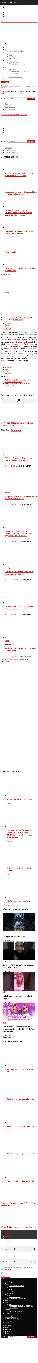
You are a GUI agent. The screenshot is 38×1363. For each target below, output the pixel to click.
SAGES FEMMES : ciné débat (20, 799)
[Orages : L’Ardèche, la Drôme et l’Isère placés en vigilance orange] (21, 184)
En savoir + (10, 803)
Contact (7, 79)
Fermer (3, 1278)
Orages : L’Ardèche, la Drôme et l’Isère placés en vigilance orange (21, 193)
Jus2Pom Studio (6, 1269)
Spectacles (8, 66)
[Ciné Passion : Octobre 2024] (21, 887)
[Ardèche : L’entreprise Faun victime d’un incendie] (21, 260)
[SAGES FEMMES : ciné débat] (21, 785)
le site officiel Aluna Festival (21, 342)
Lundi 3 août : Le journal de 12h (20, 1181)
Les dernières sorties (15, 77)
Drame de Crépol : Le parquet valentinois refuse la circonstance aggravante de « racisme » (18, 212)
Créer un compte (14, 62)
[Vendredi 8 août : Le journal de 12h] (21, 1055)
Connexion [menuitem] (4, 2)
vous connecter (13, 659)
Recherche (31, 98)
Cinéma (7, 75)
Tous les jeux (13, 69)
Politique (12, 58)
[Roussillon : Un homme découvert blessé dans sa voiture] (21, 223)
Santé (10, 55)
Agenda (7, 60)
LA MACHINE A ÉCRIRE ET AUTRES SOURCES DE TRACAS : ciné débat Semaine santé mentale (20, 833)
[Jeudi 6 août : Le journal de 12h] (21, 1085)
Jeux (10, 53)
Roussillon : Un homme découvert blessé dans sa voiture (19, 232)
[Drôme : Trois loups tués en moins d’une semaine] (21, 242)
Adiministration (10, 108)
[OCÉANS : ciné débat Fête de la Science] (21, 854)
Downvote (29, 401)
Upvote (8, 401)
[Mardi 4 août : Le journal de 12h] (21, 1140)
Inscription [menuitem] (12, 2)
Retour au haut (5, 1277)
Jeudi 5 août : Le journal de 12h (20, 1126)
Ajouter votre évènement (17, 64)
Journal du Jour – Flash (16, 51)
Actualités (8, 44)
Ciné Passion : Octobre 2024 (18, 901)
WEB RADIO (9, 47)
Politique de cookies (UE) (13, 9)
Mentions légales (10, 7)
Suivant (9, 274)
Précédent (4, 274)
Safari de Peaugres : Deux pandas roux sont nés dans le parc (19, 174)
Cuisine (11, 56)
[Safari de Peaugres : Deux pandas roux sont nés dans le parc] (21, 165)
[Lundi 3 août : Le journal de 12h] (21, 1167)
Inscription (8, 106)
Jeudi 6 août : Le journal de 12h (20, 1099)
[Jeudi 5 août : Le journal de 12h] (21, 1112)
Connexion (8, 104)
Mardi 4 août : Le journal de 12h (20, 1154)
